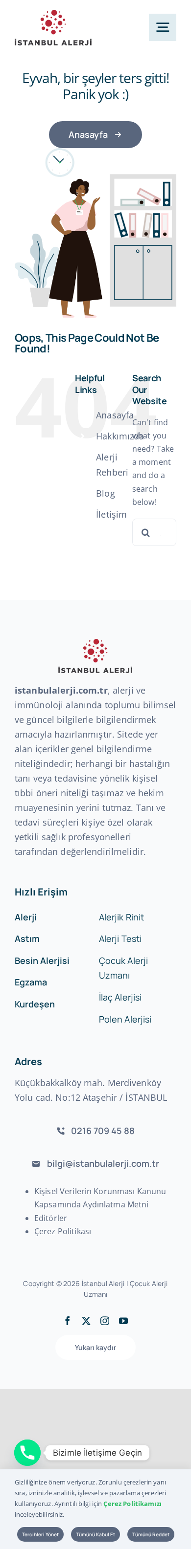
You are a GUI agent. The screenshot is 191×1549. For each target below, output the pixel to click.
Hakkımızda (120, 436)
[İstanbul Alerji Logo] (53, 13)
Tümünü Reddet (150, 1534)
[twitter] (86, 1320)
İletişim (111, 514)
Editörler (50, 1218)
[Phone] (27, 1453)
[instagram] (104, 1320)
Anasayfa (115, 415)
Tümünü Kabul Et (95, 1534)
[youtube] (123, 1320)
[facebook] (67, 1320)
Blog (105, 493)
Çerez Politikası (62, 1231)
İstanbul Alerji (103, 1283)
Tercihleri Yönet (40, 1534)
